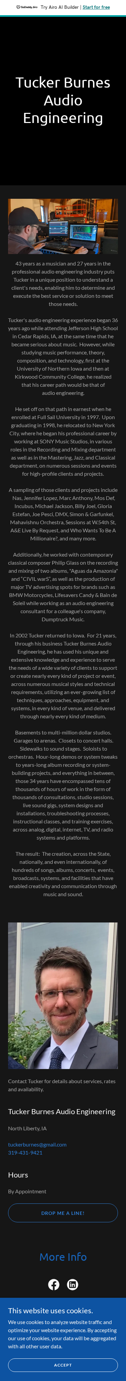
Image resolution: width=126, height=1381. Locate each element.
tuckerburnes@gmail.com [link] (37, 1144)
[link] (53, 1286)
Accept (63, 1365)
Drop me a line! (63, 1213)
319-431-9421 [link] (25, 1152)
